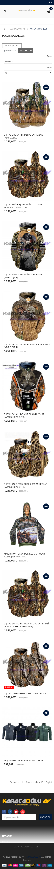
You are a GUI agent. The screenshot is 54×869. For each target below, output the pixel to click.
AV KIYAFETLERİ (17, 29)
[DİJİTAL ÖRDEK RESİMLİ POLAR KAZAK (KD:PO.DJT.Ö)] (27, 107)
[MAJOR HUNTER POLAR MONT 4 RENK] (27, 732)
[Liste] (25, 50)
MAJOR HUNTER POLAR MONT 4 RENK (23, 760)
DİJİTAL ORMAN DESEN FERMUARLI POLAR (25, 693)
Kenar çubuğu (12, 46)
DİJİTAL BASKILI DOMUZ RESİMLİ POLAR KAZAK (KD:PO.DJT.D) (24, 415)
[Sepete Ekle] (22, 126)
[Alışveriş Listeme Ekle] (27, 126)
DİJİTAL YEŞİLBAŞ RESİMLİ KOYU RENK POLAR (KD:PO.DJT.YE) (23, 206)
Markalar (6, 841)
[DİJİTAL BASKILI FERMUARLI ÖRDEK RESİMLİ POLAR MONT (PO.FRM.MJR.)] (27, 595)
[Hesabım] (50, 2)
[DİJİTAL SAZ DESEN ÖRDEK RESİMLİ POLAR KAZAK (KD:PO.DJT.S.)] (27, 456)
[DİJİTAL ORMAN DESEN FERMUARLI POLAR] (27, 665)
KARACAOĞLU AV (33, 856)
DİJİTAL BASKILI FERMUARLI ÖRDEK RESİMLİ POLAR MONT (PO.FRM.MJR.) (26, 625)
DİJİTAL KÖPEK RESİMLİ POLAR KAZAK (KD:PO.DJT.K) (23, 276)
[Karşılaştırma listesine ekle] (32, 126)
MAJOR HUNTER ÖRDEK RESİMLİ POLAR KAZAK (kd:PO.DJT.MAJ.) (24, 555)
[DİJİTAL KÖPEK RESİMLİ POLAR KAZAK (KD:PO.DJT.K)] (27, 246)
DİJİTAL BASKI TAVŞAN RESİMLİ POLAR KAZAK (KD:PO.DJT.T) (27, 346)
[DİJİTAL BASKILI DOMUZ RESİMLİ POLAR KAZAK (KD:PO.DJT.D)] (27, 386)
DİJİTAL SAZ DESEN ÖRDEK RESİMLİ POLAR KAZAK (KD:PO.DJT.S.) (25, 485)
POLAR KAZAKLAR (38, 29)
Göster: (49, 67)
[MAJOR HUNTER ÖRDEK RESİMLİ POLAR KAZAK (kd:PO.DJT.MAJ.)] (27, 525)
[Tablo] (20, 50)
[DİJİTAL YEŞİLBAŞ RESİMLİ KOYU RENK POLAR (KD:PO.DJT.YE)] (27, 176)
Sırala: (49, 56)
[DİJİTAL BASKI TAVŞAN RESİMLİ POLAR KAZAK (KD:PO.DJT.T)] (27, 316)
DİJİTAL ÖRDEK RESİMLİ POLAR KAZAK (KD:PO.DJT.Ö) (23, 136)
